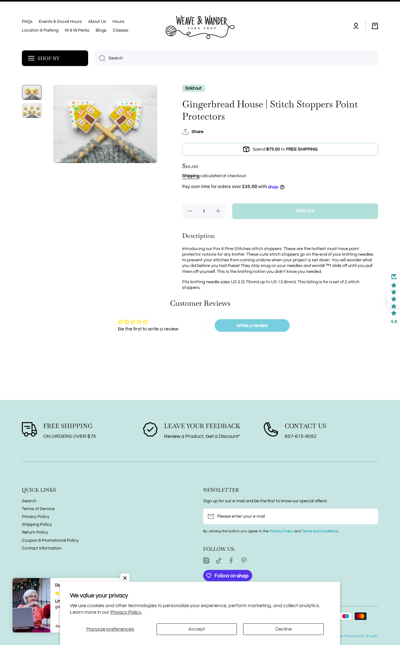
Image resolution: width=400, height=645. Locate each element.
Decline (283, 629)
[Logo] (200, 26)
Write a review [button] (252, 325)
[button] (375, 26)
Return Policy (35, 532)
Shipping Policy (37, 524)
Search (29, 501)
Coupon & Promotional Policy (50, 540)
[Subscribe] (370, 516)
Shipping (190, 176)
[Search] (99, 58)
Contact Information (42, 548)
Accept (196, 629)
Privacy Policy (35, 516)
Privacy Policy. (126, 612)
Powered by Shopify (361, 636)
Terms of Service (38, 509)
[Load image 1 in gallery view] (32, 92)
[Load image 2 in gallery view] (32, 110)
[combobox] (236, 58)
